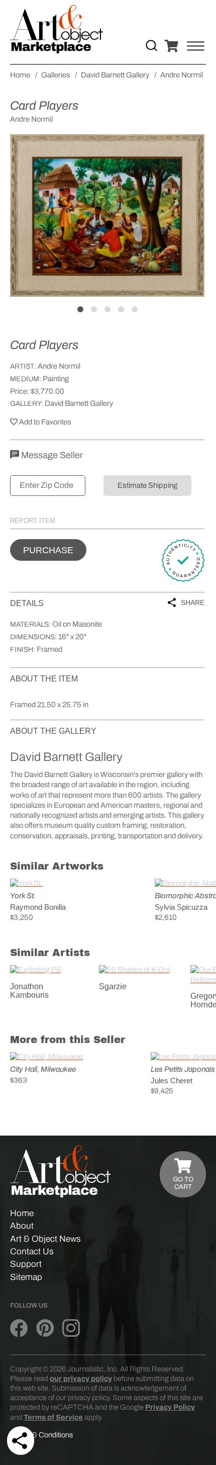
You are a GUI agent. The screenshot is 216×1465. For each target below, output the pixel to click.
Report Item (32, 521)
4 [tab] (121, 309)
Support (26, 1264)
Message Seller (51, 455)
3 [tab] (107, 309)
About (22, 1226)
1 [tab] (80, 309)
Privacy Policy (170, 1407)
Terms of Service (53, 1417)
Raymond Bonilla (38, 907)
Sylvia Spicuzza (181, 907)
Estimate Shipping (147, 485)
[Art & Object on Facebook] (19, 1328)
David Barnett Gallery (79, 403)
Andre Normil (59, 366)
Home (22, 1213)
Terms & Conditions (41, 1435)
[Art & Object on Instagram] (71, 1328)
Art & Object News (45, 1239)
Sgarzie (113, 986)
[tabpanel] (107, 215)
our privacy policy (81, 1378)
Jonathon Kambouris (29, 991)
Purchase (48, 550)
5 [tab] (135, 309)
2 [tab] (94, 309)
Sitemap (26, 1277)
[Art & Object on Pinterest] (45, 1328)
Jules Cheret (171, 1080)
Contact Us (32, 1251)
